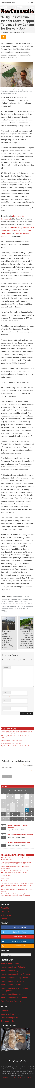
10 (8, 805)
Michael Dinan (7, 32)
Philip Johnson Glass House (12, 604)
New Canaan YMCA (15, 230)
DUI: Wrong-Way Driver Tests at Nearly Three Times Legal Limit (16, 736)
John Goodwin (7, 601)
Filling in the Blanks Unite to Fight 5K (19, 843)
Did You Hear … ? (5, 878)
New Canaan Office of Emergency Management (15, 989)
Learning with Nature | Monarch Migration (17, 826)
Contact (4, 918)
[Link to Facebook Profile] (10, 1060)
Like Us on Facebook (19, 927)
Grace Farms (12, 227)
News (27, 597)
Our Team (5, 911)
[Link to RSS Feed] (25, 1060)
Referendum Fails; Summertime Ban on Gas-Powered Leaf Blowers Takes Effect (16, 858)
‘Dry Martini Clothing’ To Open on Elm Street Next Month (16, 746)
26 (17, 814)
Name (7, 693)
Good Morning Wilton (9, 1017)
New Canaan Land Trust (11, 984)
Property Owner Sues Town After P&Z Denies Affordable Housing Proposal (15, 867)
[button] (28, 3)
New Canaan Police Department (14, 977)
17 (8, 809)
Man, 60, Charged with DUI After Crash (11, 740)
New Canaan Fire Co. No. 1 (12, 981)
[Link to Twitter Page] (14, 1060)
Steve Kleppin (7, 608)
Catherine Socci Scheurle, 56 (8, 881)
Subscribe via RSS (19, 946)
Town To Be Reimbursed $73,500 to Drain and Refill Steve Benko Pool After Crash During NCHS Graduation (16, 871)
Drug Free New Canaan (11, 1001)
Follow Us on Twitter (19, 932)
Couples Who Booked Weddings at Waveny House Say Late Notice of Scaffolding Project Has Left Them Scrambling (16, 732)
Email (7, 701)
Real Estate (5, 599)
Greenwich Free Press (10, 1013)
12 (17, 805)
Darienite (4, 1010)
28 (12, 796)
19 (17, 809)
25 (12, 814)
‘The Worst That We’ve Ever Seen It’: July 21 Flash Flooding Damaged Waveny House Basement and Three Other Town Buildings (17, 885)
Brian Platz (16, 599)
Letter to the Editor (6, 875)
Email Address (17, 768)
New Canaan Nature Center (12, 994)
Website (5, 708)
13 (22, 805)
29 (31, 814)
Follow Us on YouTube (19, 937)
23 (3, 814)
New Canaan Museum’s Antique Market (20, 834)
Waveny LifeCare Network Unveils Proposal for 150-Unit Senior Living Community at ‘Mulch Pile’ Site (16, 863)
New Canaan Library (9, 970)
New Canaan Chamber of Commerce (16, 974)
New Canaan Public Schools (13, 967)
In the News (6, 915)
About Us (5, 908)
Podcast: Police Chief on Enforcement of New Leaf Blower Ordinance (16, 890)
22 (31, 809)
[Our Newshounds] (15, 1038)
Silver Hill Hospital (25, 606)
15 (31, 805)
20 (22, 809)
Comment (6, 667)
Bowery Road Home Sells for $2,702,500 (11, 743)
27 (8, 796)
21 (27, 809)
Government (18, 597)
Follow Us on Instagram (19, 941)
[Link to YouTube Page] (18, 1060)
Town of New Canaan (10, 963)
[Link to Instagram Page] (22, 1060)
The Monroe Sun (8, 1021)
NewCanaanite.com (8, 3)
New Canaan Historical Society (14, 997)
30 (22, 796)
